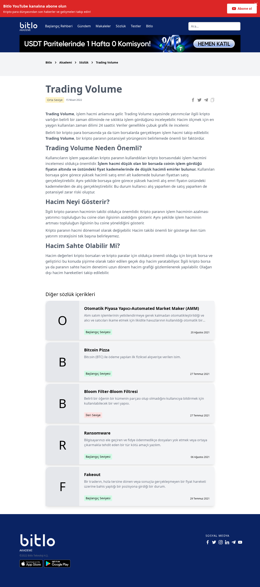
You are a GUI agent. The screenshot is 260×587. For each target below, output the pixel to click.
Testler (136, 26)
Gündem (84, 26)
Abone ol (245, 8)
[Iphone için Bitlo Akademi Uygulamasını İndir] (32, 563)
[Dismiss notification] (256, 4)
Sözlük (121, 26)
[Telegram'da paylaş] (206, 100)
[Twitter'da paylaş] (199, 100)
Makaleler (103, 26)
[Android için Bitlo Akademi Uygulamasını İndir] (57, 563)
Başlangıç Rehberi (59, 26)
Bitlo (149, 26)
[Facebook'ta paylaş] (193, 100)
